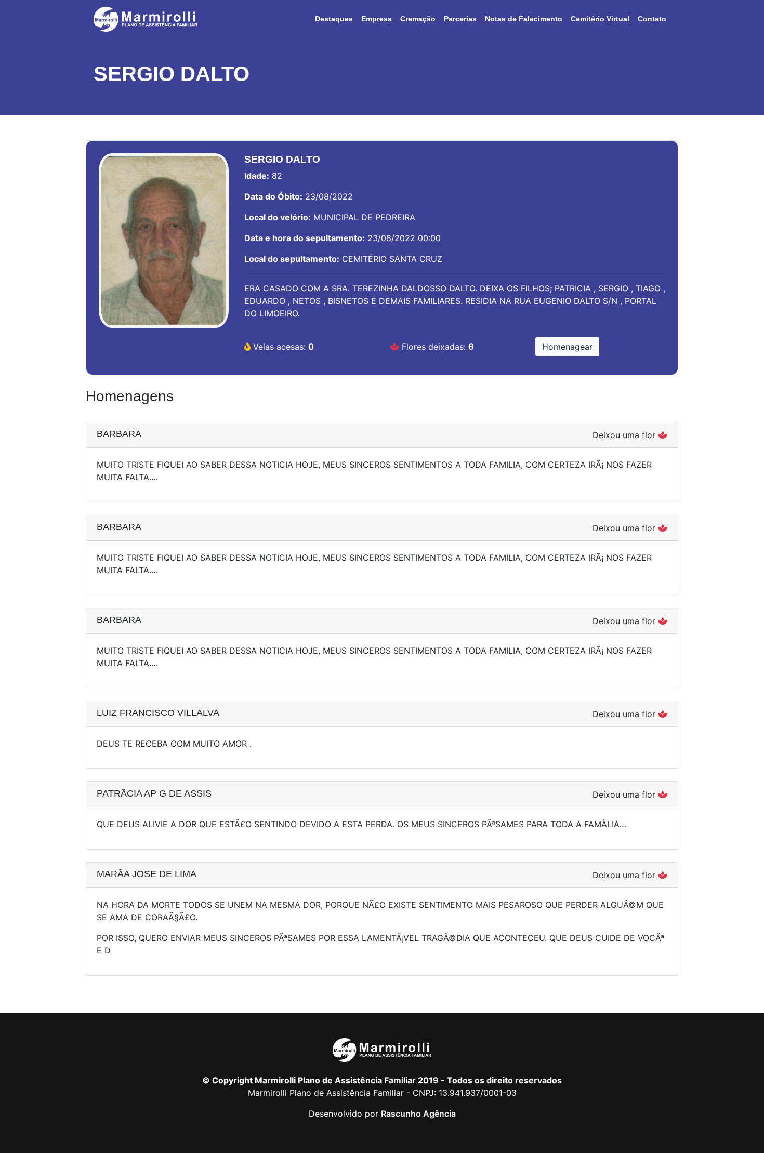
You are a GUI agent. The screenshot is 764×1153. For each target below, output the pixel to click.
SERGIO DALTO (171, 73)
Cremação (418, 19)
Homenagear (567, 346)
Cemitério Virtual (600, 19)
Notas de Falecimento (523, 19)
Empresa (376, 19)
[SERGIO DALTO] (164, 246)
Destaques (334, 19)
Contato (652, 19)
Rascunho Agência (418, 1113)
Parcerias (460, 19)
